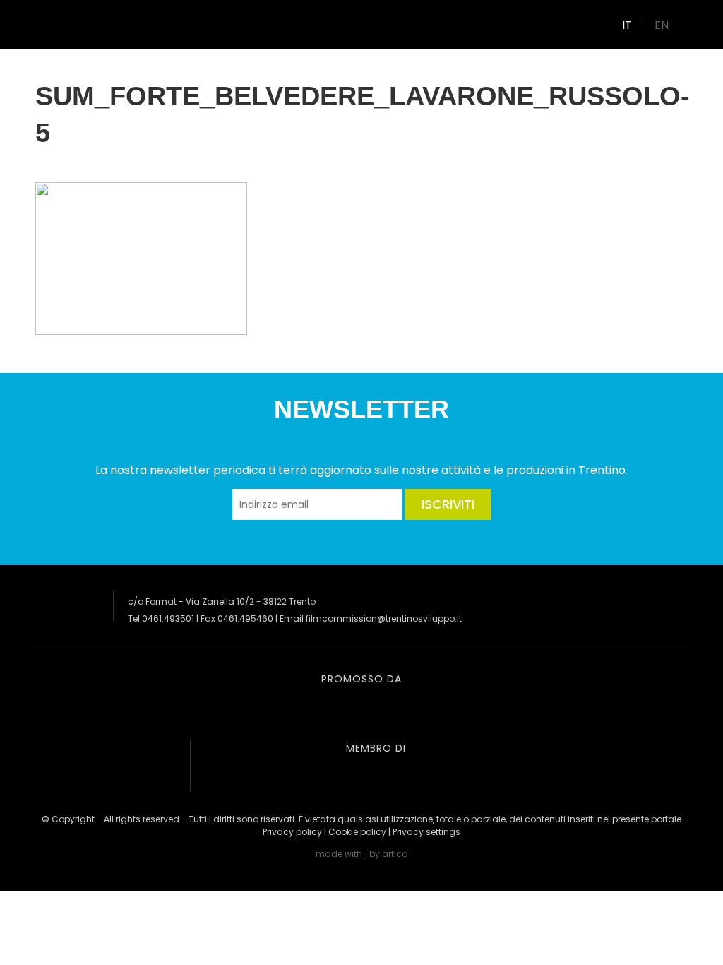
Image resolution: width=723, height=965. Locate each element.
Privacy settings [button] (426, 832)
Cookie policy (357, 832)
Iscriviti (448, 504)
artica (395, 854)
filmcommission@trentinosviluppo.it (384, 618)
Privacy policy (292, 832)
